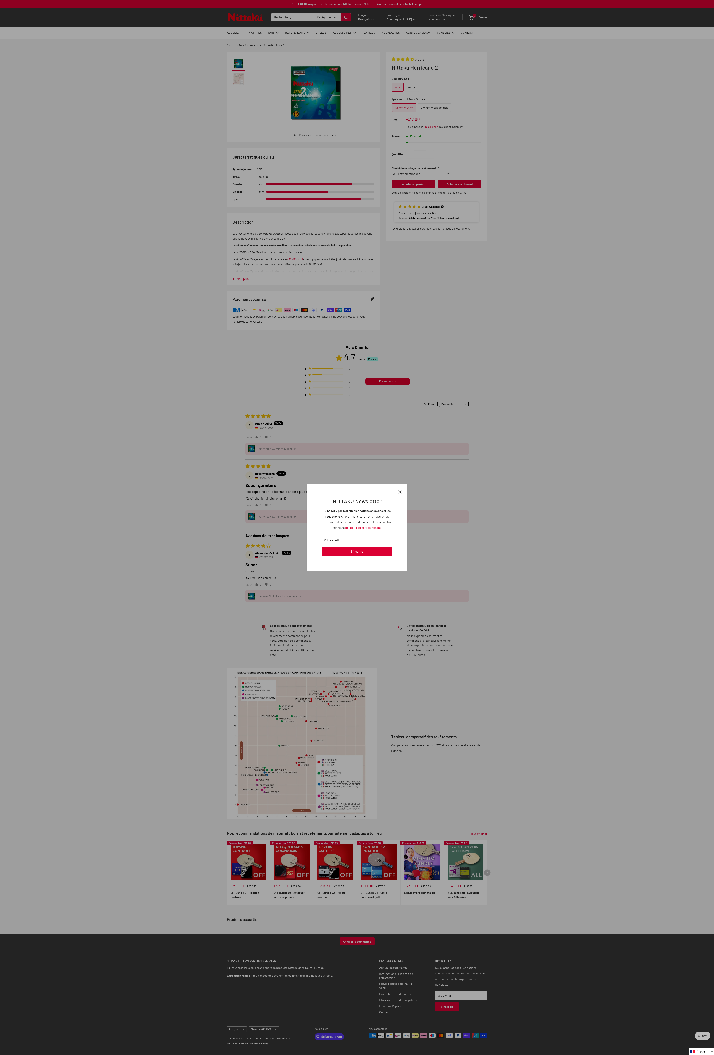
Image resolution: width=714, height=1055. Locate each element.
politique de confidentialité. (363, 527)
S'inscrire (357, 551)
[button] (701, 1051)
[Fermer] (400, 491)
